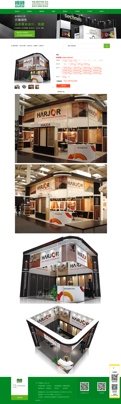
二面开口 (72, 64)
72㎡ (84, 60)
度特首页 (17, 11)
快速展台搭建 (66, 385)
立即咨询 (63, 86)
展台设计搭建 (23, 45)
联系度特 (48, 388)
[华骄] (32, 83)
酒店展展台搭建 (96, 73)
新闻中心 (102, 11)
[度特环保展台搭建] (60, 29)
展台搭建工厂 (41, 388)
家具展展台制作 (96, 70)
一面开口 (65, 64)
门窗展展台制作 (76, 68)
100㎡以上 (101, 60)
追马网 (42, 400)
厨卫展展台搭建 (76, 73)
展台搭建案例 (58, 385)
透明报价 (65, 11)
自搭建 (53, 11)
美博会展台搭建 (76, 70)
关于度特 (89, 11)
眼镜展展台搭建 (86, 70)
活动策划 (77, 11)
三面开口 (79, 64)
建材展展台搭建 (66, 70)
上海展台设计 (30, 45)
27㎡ (69, 60)
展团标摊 (41, 11)
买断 (69, 76)
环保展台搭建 (41, 385)
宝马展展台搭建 (66, 73)
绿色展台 (29, 11)
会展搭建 (35, 45)
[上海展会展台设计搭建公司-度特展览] (20, 7)
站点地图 (65, 388)
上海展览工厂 (41, 45)
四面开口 (86, 64)
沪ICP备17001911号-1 (65, 392)
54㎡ (79, 60)
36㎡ (74, 60)
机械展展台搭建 (86, 68)
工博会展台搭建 (66, 68)
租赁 (64, 76)
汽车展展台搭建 (96, 68)
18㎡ (64, 60)
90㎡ (95, 60)
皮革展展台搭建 (86, 73)
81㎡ (89, 60)
